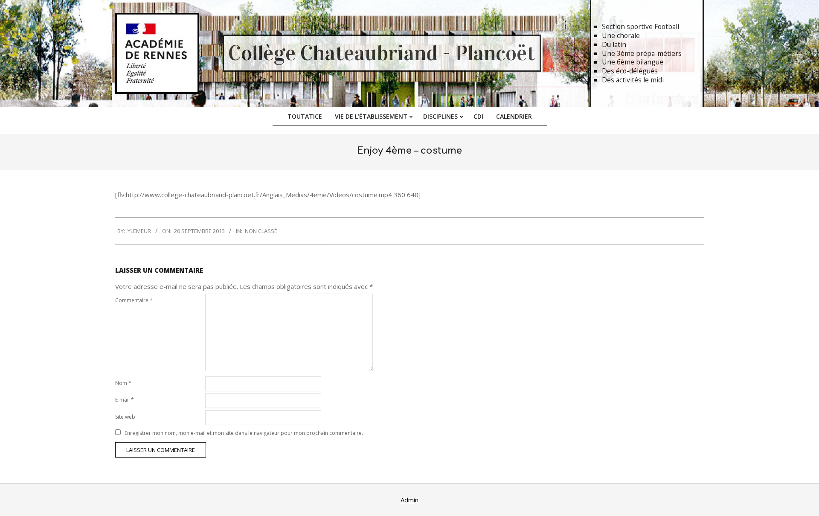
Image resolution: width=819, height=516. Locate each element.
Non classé (261, 231)
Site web (125, 416)
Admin (409, 500)
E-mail (124, 399)
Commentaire (134, 300)
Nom (123, 383)
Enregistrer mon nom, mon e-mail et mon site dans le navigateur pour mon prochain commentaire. (244, 433)
